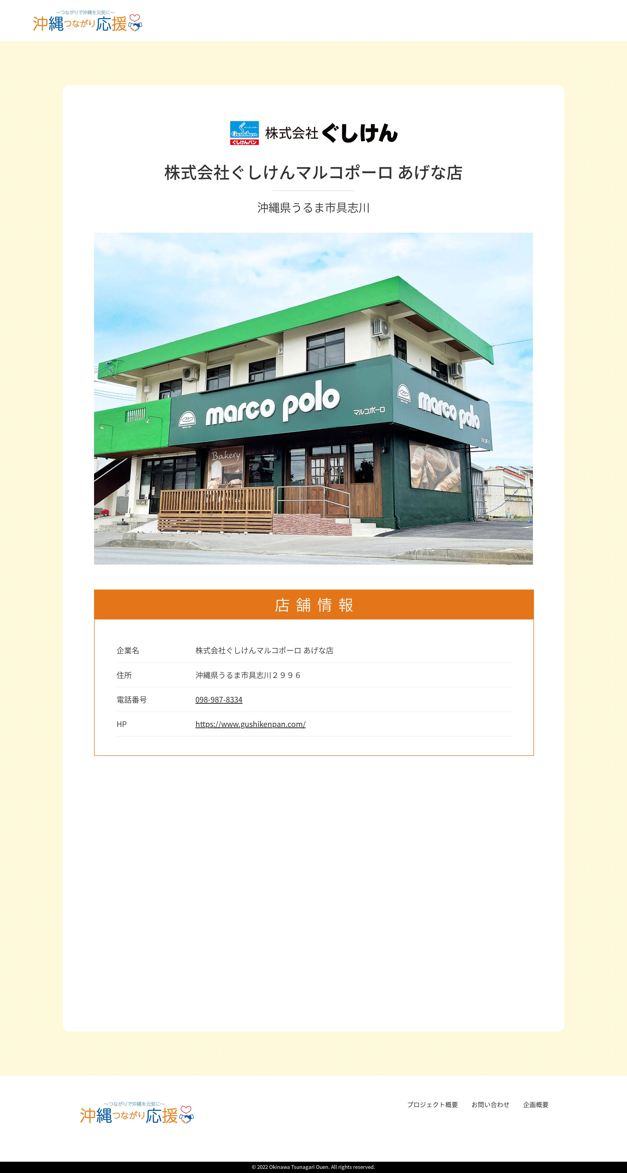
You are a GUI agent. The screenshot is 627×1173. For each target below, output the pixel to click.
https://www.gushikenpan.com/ (250, 723)
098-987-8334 (218, 699)
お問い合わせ (490, 1104)
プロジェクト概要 (432, 1104)
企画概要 (536, 1104)
